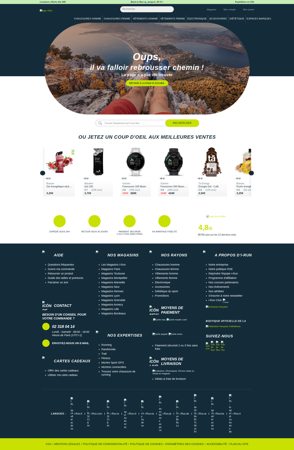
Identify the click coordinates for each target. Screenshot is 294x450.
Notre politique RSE (221, 269)
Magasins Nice (110, 286)
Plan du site (239, 444)
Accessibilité (216, 444)
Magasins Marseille (113, 282)
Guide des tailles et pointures (65, 277)
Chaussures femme (167, 269)
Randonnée (108, 349)
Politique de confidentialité (105, 444)
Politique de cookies (146, 444)
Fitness (105, 358)
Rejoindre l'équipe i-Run (223, 273)
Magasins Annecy (112, 304)
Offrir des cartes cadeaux (63, 370)
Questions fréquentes (61, 264)
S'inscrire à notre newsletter (225, 295)
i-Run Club (215, 300)
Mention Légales (67, 444)
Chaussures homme (167, 264)
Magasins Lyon (110, 295)
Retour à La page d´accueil (147, 83)
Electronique (162, 282)
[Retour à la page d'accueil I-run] (54, 14)
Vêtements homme (166, 273)
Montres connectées (113, 367)
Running (106, 344)
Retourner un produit (60, 273)
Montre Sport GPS (112, 362)
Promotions (162, 295)
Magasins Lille (110, 309)
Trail (104, 353)
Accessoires (162, 286)
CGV (49, 444)
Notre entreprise (218, 264)
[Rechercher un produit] (170, 9)
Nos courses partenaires (223, 282)
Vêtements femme (166, 277)
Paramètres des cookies (184, 444)
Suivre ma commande (61, 269)
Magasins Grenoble (113, 300)
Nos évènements (219, 286)
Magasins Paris (110, 269)
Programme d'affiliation (223, 277)
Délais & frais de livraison (170, 378)
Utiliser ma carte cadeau (62, 375)
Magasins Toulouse (113, 273)
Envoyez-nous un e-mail (70, 343)
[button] (59, 226)
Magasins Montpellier (114, 277)
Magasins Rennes (112, 291)
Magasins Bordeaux (113, 313)
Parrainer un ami (58, 282)
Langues (58, 413)
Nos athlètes (216, 291)
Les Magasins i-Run (113, 264)
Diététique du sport (166, 291)
